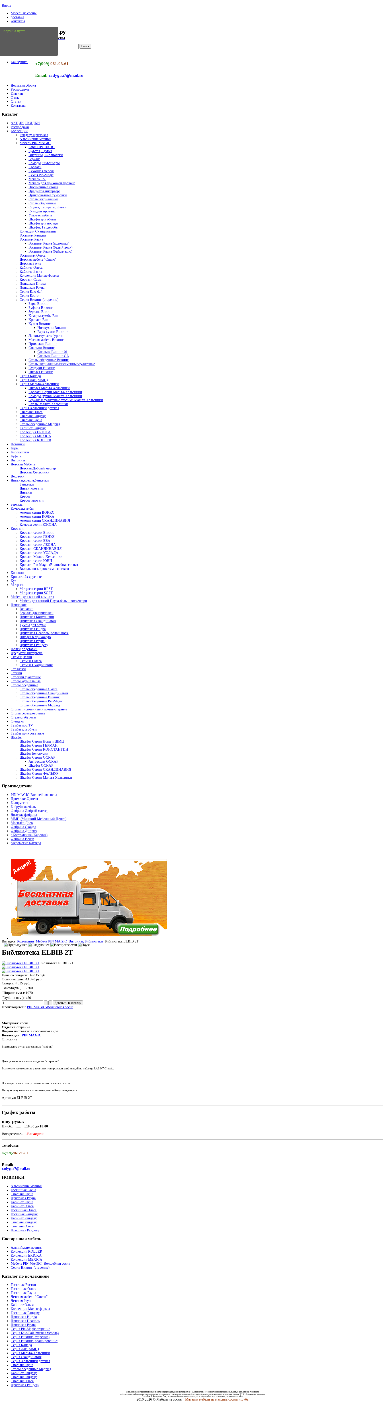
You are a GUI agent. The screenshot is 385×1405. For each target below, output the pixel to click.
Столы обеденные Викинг (49, 360)
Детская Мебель (23, 464)
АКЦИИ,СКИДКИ (25, 123)
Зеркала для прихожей (36, 613)
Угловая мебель (40, 215)
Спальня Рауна (31, 420)
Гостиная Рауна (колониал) (49, 243)
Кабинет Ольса (31, 267)
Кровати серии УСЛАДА (39, 552)
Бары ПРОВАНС (42, 147)
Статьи (16, 101)
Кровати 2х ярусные (26, 577)
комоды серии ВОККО (37, 512)
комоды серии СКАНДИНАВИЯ (45, 520)
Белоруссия (19, 803)
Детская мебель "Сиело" (38, 259)
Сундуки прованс (42, 211)
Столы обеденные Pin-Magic (41, 701)
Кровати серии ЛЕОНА (38, 544)
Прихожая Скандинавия (38, 621)
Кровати (35, 167)
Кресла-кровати (32, 500)
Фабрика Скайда (23, 827)
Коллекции (19, 131)
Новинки (18, 444)
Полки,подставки (24, 649)
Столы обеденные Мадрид (40, 424)
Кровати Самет (31, 279)
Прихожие (19, 605)
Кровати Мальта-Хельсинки (41, 556)
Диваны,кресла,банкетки (30, 480)
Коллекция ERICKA (35, 432)
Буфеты (16, 456)
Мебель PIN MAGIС (35, 143)
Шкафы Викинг (41, 372)
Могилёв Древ (22, 823)
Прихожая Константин (37, 617)
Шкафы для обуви (42, 219)
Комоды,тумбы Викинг (46, 316)
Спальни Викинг (42, 348)
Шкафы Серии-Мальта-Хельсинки (46, 777)
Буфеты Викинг (41, 307)
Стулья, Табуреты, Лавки (48, 207)
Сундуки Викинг (42, 368)
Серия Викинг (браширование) (34, 1341)
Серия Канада (30, 376)
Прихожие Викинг (43, 344)
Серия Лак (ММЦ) (34, 380)
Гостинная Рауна (23, 1190)
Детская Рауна (30, 263)
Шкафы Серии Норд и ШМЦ (42, 741)
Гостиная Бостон (23, 1285)
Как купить (19, 62)
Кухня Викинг (40, 324)
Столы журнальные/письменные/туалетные (62, 364)
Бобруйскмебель (23, 807)
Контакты (18, 105)
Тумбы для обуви (33, 625)
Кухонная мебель (41, 171)
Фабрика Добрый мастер (29, 811)
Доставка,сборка (23, 85)
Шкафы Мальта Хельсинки (49, 388)
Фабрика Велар (22, 839)
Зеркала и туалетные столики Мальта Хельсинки (66, 400)
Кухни (15, 581)
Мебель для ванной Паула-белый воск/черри (53, 601)
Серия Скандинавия (26, 1357)
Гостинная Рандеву (25, 1313)
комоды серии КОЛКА (37, 516)
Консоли (17, 573)
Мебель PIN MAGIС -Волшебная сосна (40, 1263)
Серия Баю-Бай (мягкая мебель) (35, 1333)
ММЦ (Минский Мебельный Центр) (38, 819)
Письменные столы (43, 187)
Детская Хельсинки (34, 472)
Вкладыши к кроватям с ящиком (44, 569)
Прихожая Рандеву (34, 645)
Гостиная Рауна (31, 239)
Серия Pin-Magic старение (30, 1329)
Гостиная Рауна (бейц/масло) (50, 251)
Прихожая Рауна (32, 287)
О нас (15, 97)
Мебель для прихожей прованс (52, 183)
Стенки (16, 673)
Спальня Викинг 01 (52, 352)
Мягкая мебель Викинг (46, 340)
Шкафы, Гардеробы (43, 227)
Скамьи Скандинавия (36, 665)
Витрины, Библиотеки (46, 155)
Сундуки (17, 721)
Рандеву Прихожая (34, 135)
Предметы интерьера (44, 191)
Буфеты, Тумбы (40, 151)
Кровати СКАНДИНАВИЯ (41, 548)
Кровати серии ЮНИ (36, 560)
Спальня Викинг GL (53, 356)
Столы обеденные (42, 203)
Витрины (18, 460)
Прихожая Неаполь (25, 1321)
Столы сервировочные (28, 713)
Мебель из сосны (24, 13)
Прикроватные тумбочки (48, 195)
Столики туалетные (26, 677)
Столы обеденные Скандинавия (44, 693)
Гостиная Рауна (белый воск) (50, 247)
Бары (14, 448)
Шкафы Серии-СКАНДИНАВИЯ (45, 769)
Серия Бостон (30, 295)
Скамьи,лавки (21, 657)
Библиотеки (20, 452)
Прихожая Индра (33, 283)
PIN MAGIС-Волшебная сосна (34, 795)
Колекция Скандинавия (38, 231)
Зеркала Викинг (41, 311)
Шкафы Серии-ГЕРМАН (39, 745)
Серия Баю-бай (31, 291)
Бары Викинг (39, 303)
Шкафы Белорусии (34, 753)
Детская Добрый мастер (38, 468)
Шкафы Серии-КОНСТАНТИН (44, 749)
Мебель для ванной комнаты (32, 597)
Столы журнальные (43, 199)
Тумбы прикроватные (27, 733)
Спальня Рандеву (33, 416)
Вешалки (18, 476)
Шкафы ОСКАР (41, 765)
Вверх (6, 5)
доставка (17, 17)
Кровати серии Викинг (37, 532)
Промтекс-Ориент (24, 799)
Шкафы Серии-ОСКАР (37, 757)
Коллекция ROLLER (35, 440)
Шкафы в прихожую (35, 637)
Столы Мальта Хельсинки (48, 404)
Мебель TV (37, 179)
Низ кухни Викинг (51, 328)
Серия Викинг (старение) (39, 299)
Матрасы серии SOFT (36, 593)
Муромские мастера (26, 843)
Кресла (25, 496)
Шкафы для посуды (43, 223)
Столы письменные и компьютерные (39, 709)
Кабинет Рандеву (33, 428)
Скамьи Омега (31, 661)
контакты (18, 21)
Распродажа (20, 89)
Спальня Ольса (31, 412)
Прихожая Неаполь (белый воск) (44, 633)
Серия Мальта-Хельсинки (39, 384)
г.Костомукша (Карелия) (29, 835)
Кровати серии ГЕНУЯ (37, 536)
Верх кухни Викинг (52, 332)
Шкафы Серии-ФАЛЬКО (39, 773)
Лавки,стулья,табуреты (46, 336)
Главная (17, 93)
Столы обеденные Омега (38, 689)
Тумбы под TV (22, 725)
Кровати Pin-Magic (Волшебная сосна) (49, 565)
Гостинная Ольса (32, 255)
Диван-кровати (31, 488)
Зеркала (34, 159)
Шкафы (16, 737)
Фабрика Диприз (24, 831)
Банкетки (27, 484)
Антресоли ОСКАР (43, 761)
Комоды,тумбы (22, 508)
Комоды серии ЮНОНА (38, 524)
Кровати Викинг (41, 320)
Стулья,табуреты (23, 717)
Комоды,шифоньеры (44, 163)
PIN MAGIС (31, 1035)
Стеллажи (18, 669)
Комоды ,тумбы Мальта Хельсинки (55, 396)
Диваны (26, 492)
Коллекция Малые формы (39, 275)
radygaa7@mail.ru (66, 75)
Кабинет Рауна (31, 271)
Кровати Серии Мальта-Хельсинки (55, 392)
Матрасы (17, 585)
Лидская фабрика (24, 815)
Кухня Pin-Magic (41, 175)
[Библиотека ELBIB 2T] (20, 963)
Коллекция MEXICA (35, 436)
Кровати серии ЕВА (35, 540)
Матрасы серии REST (36, 589)
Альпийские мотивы (35, 139)
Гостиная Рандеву (33, 235)
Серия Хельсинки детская (39, 408)
